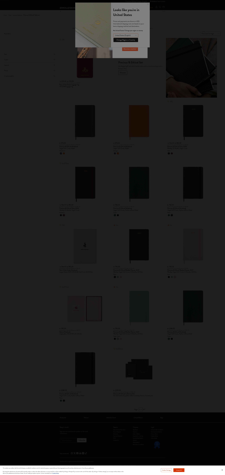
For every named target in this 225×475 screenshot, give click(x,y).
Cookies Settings (166, 470)
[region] (112, 470)
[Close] (222, 470)
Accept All (179, 470)
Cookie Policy (55, 473)
